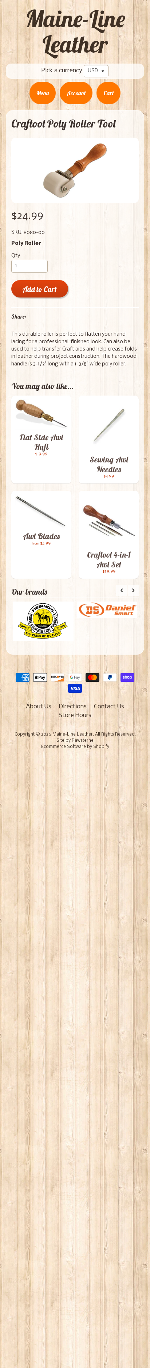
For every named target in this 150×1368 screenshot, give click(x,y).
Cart (108, 93)
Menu (42, 93)
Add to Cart (39, 289)
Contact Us (109, 706)
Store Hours (75, 715)
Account (76, 93)
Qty (15, 256)
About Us (38, 706)
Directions (73, 706)
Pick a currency (62, 70)
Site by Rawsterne (75, 740)
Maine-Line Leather (75, 31)
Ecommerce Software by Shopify (75, 747)
